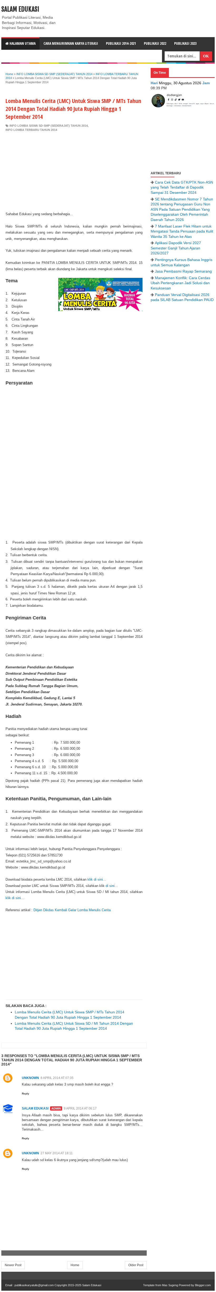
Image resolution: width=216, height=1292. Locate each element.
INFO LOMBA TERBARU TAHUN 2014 (31, 129)
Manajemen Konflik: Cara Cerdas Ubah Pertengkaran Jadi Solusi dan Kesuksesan (180, 283)
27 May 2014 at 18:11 (57, 1153)
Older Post (135, 1265)
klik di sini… (96, 879)
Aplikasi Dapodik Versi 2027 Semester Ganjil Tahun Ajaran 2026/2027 (176, 248)
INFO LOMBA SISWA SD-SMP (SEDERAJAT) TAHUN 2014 (48, 125)
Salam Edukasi (20, 9)
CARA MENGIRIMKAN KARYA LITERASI (70, 43)
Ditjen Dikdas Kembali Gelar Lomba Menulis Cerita (72, 910)
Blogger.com (203, 1285)
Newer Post (13, 1265)
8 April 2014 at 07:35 (57, 1078)
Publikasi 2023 (185, 43)
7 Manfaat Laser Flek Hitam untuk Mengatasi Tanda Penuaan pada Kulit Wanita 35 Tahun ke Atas (182, 231)
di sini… (112, 886)
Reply (25, 1093)
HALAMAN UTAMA (22, 43)
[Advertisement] (74, 171)
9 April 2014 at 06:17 (80, 1108)
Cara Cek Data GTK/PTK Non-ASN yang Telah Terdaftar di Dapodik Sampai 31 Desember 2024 (182, 187)
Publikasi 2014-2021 (121, 43)
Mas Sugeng (170, 1285)
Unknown (30, 1078)
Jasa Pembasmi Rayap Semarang (183, 271)
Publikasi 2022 (155, 43)
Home (75, 1265)
